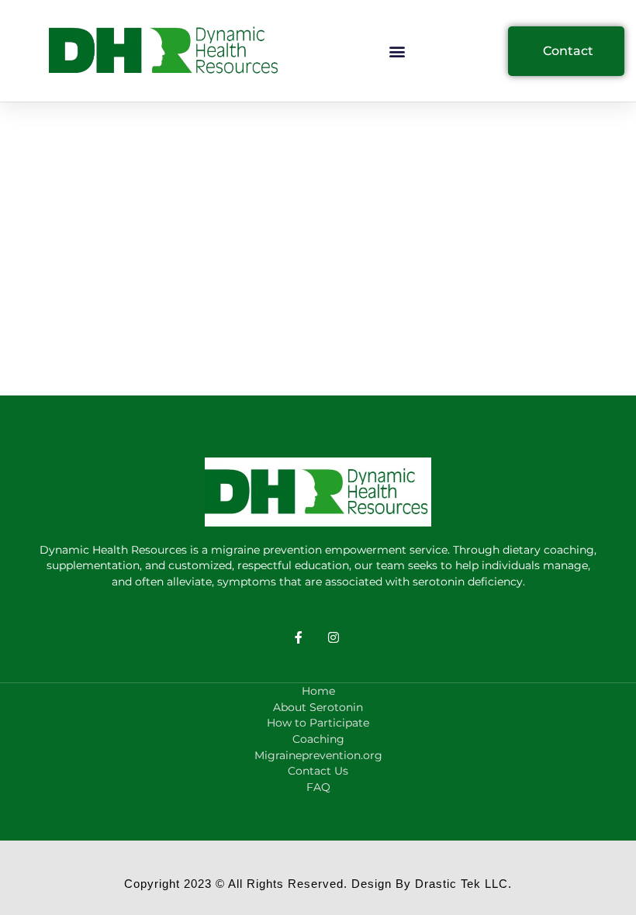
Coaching (318, 739)
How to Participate (318, 722)
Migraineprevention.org (318, 755)
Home (318, 691)
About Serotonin (318, 707)
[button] (397, 51)
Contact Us (318, 771)
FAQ (318, 787)
